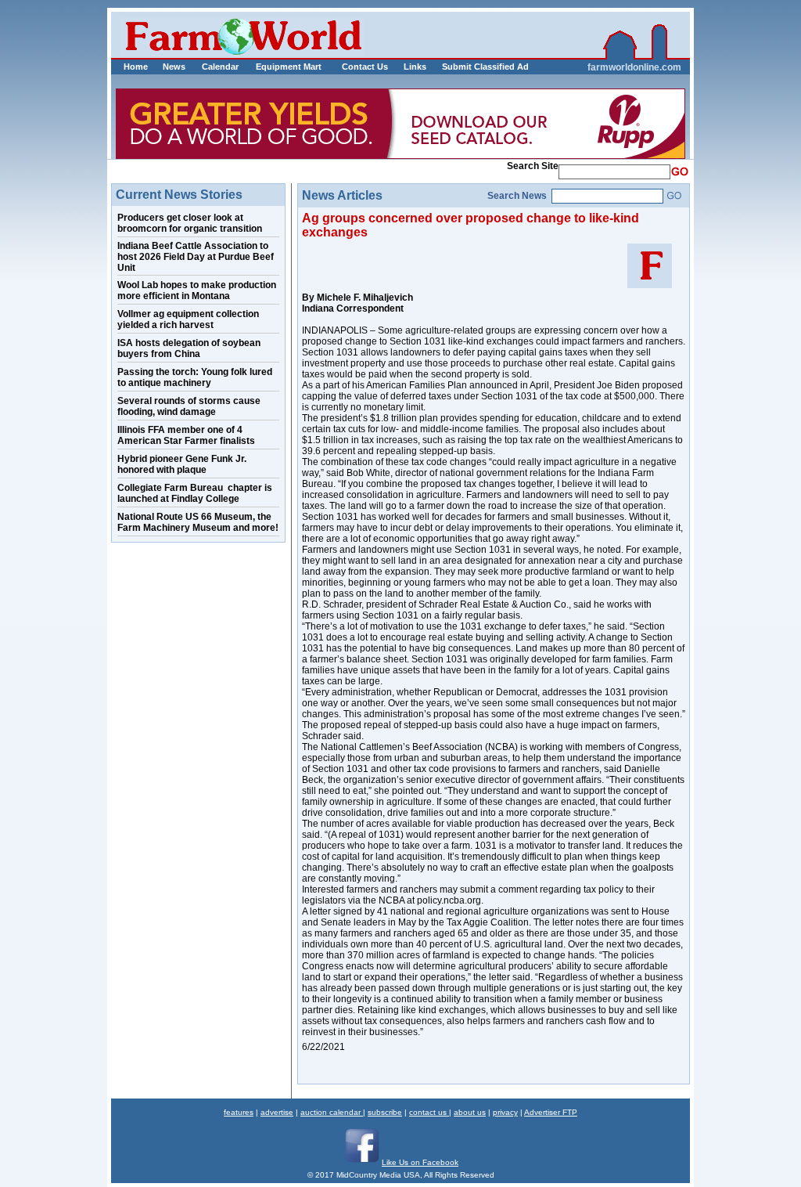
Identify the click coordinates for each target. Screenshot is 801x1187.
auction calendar (331, 1112)
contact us (429, 1112)
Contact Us (365, 66)
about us (470, 1112)
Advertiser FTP (550, 1112)
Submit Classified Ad (469, 66)
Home (136, 66)
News (174, 66)
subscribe (385, 1112)
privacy (505, 1112)
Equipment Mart (288, 66)
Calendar (220, 66)
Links (415, 66)
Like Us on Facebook (420, 1162)
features (238, 1112)
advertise (276, 1112)
